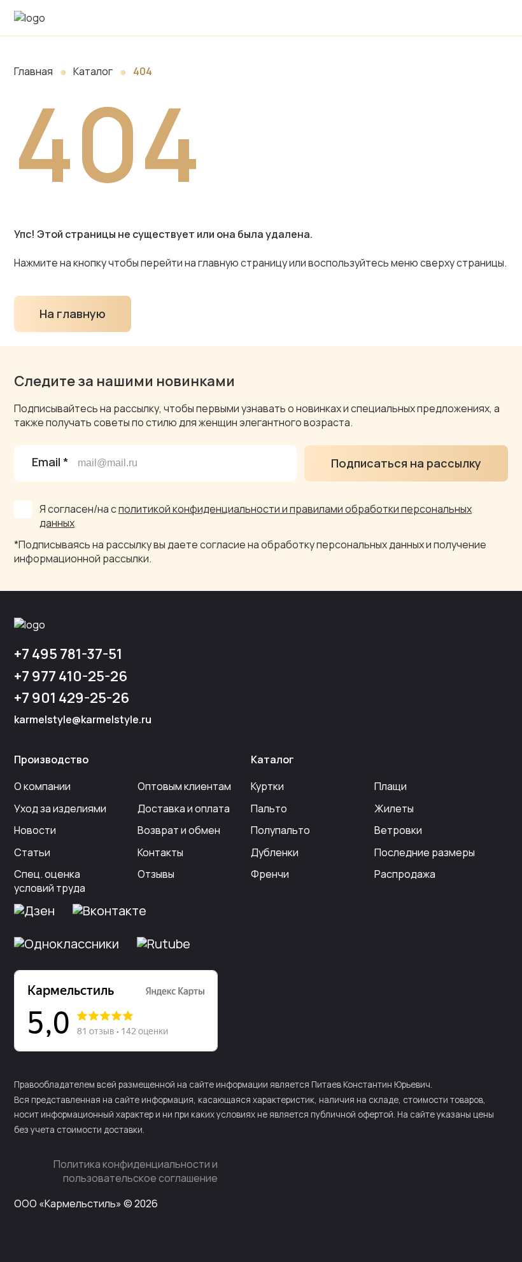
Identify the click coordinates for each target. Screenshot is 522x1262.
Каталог (93, 71)
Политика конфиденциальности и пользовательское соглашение (135, 1171)
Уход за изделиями (60, 808)
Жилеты (394, 808)
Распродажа (404, 874)
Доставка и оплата (184, 808)
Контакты (160, 852)
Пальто (269, 808)
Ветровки (398, 830)
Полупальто (280, 830)
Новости (35, 830)
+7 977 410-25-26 (70, 676)
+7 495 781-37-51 (68, 654)
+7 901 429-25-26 (71, 698)
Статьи (32, 852)
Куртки (267, 786)
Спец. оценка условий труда (49, 881)
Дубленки (275, 852)
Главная (33, 71)
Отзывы (156, 874)
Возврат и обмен (179, 830)
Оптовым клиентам (184, 786)
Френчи (270, 874)
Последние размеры (424, 852)
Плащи (390, 786)
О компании (42, 786)
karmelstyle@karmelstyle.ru (83, 719)
